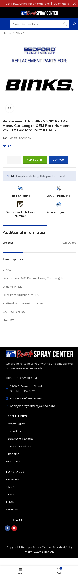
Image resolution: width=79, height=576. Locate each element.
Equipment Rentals (19, 439)
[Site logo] (39, 12)
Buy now (58, 159)
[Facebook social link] (7, 528)
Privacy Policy (15, 424)
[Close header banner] (74, 3)
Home (7, 33)
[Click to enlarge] (10, 108)
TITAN (10, 502)
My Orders (13, 461)
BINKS (19, 33)
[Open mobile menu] (4, 24)
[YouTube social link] (14, 528)
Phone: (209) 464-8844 (26, 398)
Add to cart (35, 159)
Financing (12, 454)
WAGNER (12, 509)
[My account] (74, 24)
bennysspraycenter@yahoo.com (32, 406)
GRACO (10, 494)
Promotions (14, 431)
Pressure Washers (18, 446)
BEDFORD (12, 479)
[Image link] (39, 353)
